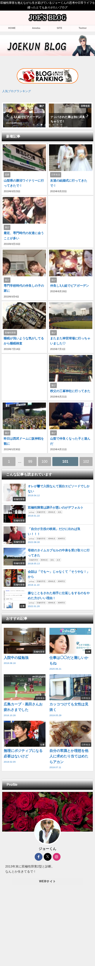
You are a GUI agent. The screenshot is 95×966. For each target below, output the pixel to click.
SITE (59, 28)
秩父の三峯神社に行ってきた (70, 390)
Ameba (36, 28)
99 (30, 461)
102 (86, 461)
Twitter (83, 28)
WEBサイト (47, 881)
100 (45, 461)
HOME (11, 28)
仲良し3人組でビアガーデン (69, 285)
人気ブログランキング (16, 91)
